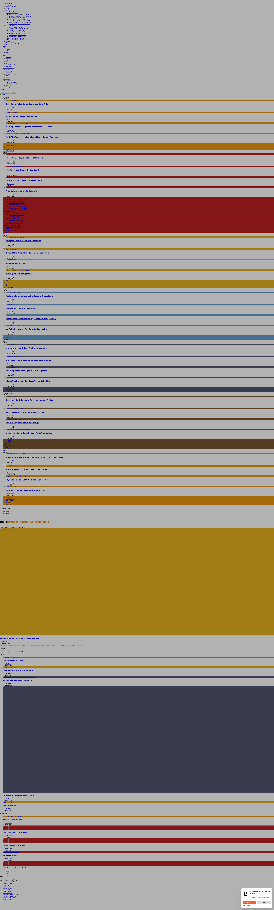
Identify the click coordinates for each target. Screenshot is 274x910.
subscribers (249, 905)
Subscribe (249, 902)
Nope (264, 902)
